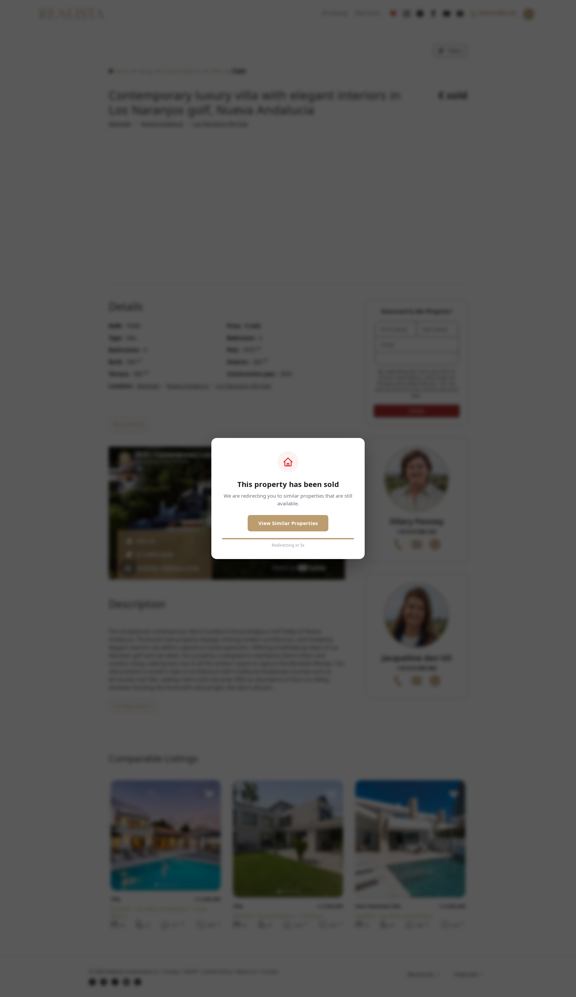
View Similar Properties (288, 523)
